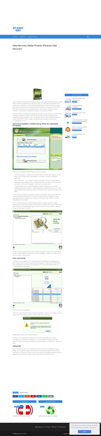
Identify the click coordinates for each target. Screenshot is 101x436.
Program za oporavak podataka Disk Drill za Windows (79, 127)
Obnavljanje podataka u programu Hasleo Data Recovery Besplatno (80, 120)
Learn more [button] (92, 427)
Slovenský (62, 427)
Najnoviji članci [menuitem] (32, 36)
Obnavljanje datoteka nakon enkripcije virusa (78, 99)
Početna (14, 42)
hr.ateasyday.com (17, 433)
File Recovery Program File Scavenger (78, 135)
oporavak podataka (21, 42)
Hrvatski (48, 427)
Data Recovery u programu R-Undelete (48, 416)
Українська (40, 427)
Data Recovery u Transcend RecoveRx (21, 416)
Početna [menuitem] (15, 36)
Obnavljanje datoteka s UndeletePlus (77, 106)
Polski (55, 427)
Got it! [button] (84, 431)
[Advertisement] (50, 12)
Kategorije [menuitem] (22, 36)
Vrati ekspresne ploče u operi (78, 112)
